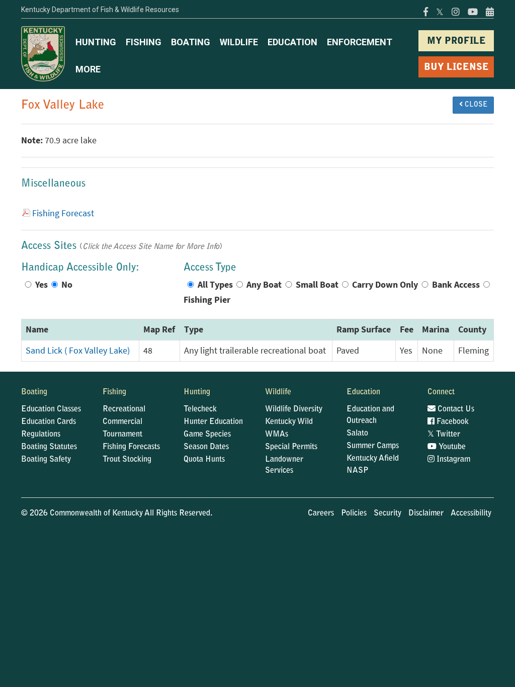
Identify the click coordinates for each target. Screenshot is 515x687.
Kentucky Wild (289, 422)
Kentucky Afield (373, 459)
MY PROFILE (456, 41)
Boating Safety (46, 460)
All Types (215, 284)
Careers (321, 513)
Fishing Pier (207, 299)
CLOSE (475, 105)
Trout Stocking (127, 460)
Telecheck (200, 409)
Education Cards (48, 422)
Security (387, 513)
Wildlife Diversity (293, 409)
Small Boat (317, 284)
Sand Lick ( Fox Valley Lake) (78, 350)
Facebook (452, 422)
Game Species (207, 435)
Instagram (452, 460)
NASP (358, 471)
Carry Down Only (385, 284)
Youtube (451, 447)
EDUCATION (292, 42)
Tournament (122, 435)
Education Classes (51, 409)
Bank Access (456, 284)
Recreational (124, 409)
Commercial (122, 422)
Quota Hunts (204, 460)
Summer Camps (373, 446)
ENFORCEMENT (359, 42)
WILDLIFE (239, 42)
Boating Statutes (49, 447)
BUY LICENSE (456, 67)
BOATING (190, 42)
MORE (88, 69)
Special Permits (291, 447)
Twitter (443, 435)
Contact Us (455, 409)
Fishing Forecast (63, 213)
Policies (354, 513)
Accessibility (471, 513)
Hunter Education (213, 422)
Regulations (40, 435)
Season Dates (206, 447)
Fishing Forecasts (131, 447)
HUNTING (95, 42)
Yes (41, 284)
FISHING (143, 42)
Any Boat (264, 284)
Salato (357, 434)
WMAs (276, 435)
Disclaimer (426, 513)
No (66, 284)
